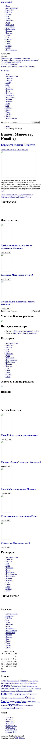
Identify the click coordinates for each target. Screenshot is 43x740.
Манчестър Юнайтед (9, 197)
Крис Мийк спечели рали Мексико (18, 489)
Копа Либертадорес (25, 688)
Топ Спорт (5, 70)
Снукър (8, 39)
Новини (9, 31)
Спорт (8, 41)
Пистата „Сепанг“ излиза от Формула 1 (21, 462)
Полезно (9, 33)
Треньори (31, 701)
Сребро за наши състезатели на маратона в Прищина (16, 246)
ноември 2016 (11, 732)
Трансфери (20, 701)
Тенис (8, 44)
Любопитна (20, 691)
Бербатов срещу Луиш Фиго (25, 333)
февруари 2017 (11, 726)
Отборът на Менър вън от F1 (15, 543)
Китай (11, 689)
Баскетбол (9, 10)
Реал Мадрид (31, 694)
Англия (30, 195)
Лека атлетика (11, 50)
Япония (20, 708)
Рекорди (4, 698)
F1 (2, 681)
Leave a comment (7, 195)
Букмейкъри (33, 683)
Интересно (10, 25)
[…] (2, 191)
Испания (4, 688)
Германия (14, 686)
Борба (8, 18)
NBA (4, 681)
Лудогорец (12, 691)
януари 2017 (10, 728)
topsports (25, 150)
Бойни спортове (20, 683)
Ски (7, 37)
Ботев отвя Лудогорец (9, 64)
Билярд (8, 14)
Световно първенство (19, 698)
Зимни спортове (32, 686)
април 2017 (10, 721)
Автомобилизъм (12, 8)
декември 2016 (11, 730)
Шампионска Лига (9, 708)
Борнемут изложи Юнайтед (18, 144)
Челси (31, 705)
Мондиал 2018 (28, 691)
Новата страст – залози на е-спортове (15, 58)
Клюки (16, 688)
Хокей (8, 48)
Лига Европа (5, 691)
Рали (24, 694)
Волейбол (9, 21)
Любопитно (10, 29)
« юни (3, 672)
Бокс (7, 16)
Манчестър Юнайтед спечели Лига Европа (18, 66)
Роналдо (10, 698)
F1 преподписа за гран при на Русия (19, 516)
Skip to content (6, 2)
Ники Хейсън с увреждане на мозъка (19, 435)
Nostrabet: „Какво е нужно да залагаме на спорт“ (20, 60)
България (5, 685)
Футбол (8, 46)
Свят (28, 697)
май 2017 (9, 719)
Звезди (24, 686)
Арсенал (29, 681)
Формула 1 (4, 705)
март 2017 (9, 724)
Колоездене (10, 27)
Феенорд (37, 701)
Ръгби (8, 35)
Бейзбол (9, 12)
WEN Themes (19, 738)
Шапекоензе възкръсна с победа (26, 331)
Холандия (26, 705)
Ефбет (19, 686)
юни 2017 (9, 717)
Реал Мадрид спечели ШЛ (11, 62)
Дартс (8, 23)
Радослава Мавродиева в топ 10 (17, 275)
